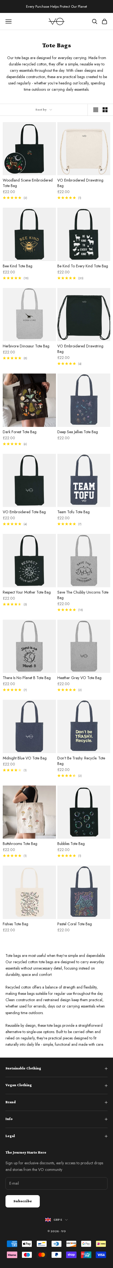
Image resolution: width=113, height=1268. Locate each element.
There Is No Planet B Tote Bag (27, 677)
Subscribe (22, 1201)
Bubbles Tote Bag (71, 843)
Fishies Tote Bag (15, 924)
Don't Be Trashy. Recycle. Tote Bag (81, 760)
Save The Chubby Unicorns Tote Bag (82, 594)
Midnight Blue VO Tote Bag (25, 758)
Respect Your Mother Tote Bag (27, 592)
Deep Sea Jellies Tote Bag (77, 432)
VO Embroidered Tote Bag (24, 512)
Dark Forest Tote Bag (19, 432)
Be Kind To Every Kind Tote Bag (82, 266)
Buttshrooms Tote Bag (20, 843)
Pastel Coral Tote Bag (74, 924)
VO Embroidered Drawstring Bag (80, 182)
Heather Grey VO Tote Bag (79, 677)
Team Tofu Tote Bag (73, 512)
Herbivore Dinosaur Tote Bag (26, 346)
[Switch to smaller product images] (105, 110)
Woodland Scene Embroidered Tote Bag (28, 182)
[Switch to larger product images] (95, 110)
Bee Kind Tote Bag (17, 266)
